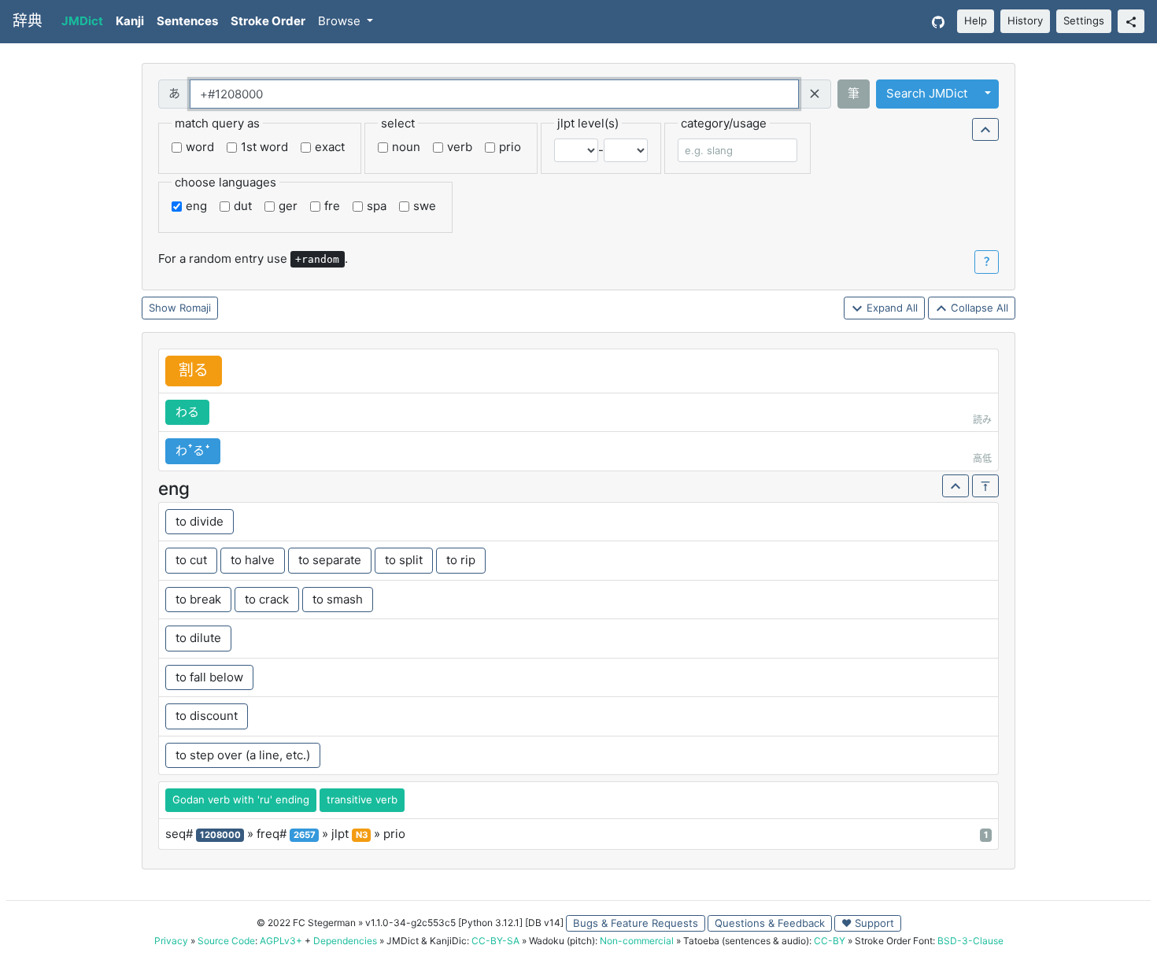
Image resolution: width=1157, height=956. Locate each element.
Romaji (195, 307)
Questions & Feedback (770, 923)
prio (510, 146)
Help (975, 20)
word (200, 146)
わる (187, 411)
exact (330, 146)
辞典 (28, 21)
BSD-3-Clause (970, 941)
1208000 (220, 834)
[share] (1131, 21)
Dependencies (345, 941)
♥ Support (867, 923)
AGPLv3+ (281, 941)
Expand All (890, 307)
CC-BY (829, 941)
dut (243, 205)
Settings (1083, 20)
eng (196, 205)
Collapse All (978, 307)
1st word (264, 146)
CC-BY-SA (495, 941)
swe (424, 205)
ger (288, 205)
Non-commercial (637, 941)
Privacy (171, 941)
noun (406, 146)
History (1025, 20)
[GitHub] (938, 21)
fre (332, 205)
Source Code (226, 941)
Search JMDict (926, 93)
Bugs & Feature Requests (635, 923)
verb (459, 146)
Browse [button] (341, 20)
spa (376, 205)
